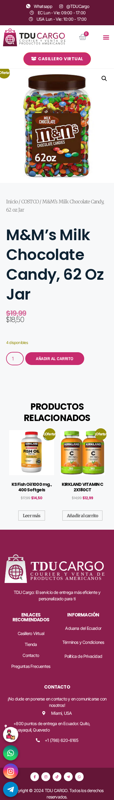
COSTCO (30, 201)
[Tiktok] (57, 776)
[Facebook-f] (34, 776)
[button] (106, 37)
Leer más (31, 515)
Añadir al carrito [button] (82, 515)
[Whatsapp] (79, 776)
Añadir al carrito (55, 358)
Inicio (12, 201)
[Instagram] (45, 776)
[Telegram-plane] (68, 776)
